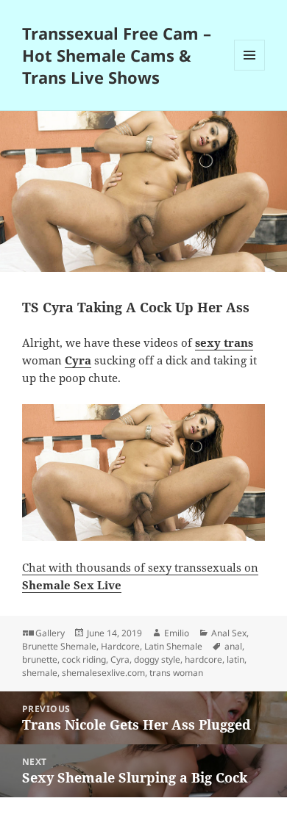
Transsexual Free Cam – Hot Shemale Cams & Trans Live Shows (116, 55)
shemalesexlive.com (103, 672)
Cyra (120, 659)
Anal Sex (229, 633)
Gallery (50, 633)
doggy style (157, 659)
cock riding (84, 659)
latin (235, 659)
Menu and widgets (250, 70)
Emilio (176, 633)
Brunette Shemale (59, 646)
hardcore (203, 659)
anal (233, 646)
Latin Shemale (173, 646)
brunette (39, 659)
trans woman (176, 672)
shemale (39, 672)
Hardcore (120, 646)
